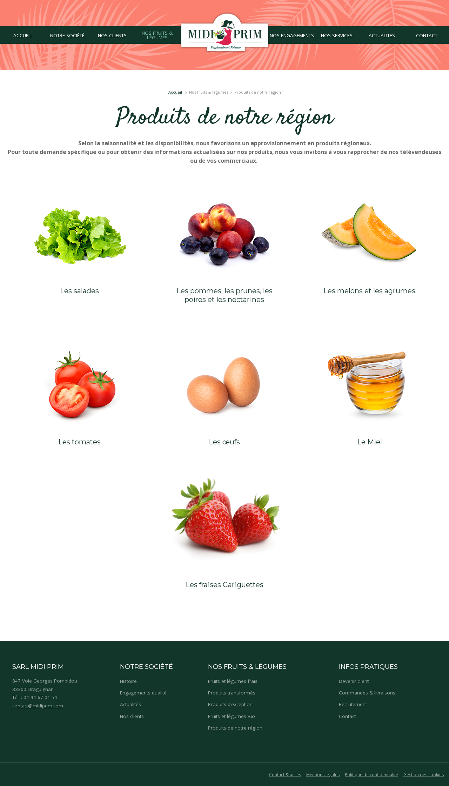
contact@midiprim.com (37, 706)
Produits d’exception (230, 704)
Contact (347, 716)
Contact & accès (285, 775)
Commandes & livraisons (367, 693)
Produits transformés (231, 693)
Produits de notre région (235, 728)
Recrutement (353, 704)
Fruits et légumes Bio (231, 716)
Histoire (128, 681)
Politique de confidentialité (371, 775)
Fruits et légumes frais (232, 681)
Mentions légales (323, 775)
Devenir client (354, 681)
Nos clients (132, 716)
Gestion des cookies (423, 775)
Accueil (175, 92)
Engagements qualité (143, 693)
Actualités (130, 704)
